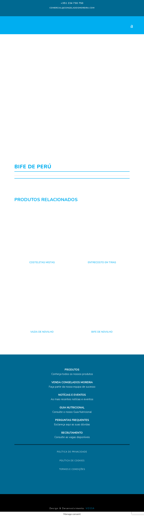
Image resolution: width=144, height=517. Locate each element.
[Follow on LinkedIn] (75, 12)
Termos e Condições (72, 469)
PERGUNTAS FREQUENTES (72, 420)
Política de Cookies (72, 460)
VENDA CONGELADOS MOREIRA (72, 382)
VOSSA (90, 508)
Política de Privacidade (72, 452)
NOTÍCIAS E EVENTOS (72, 395)
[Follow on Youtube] (82, 12)
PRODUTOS (72, 369)
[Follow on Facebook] (61, 12)
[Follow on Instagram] (68, 12)
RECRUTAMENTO (72, 433)
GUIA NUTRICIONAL (72, 407)
